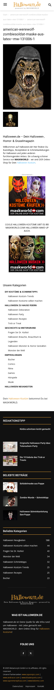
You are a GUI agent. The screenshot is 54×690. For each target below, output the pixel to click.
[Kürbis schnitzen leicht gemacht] (10, 433)
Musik (11, 382)
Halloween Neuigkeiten (19, 386)
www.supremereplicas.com (14, 680)
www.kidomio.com (36, 680)
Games (11, 373)
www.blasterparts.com (31, 677)
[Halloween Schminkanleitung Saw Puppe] (10, 515)
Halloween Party (16, 314)
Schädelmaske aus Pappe (32, 483)
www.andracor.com (11, 677)
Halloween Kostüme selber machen (25, 300)
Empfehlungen (13, 355)
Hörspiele (12, 377)
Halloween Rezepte (17, 318)
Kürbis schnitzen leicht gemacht (35, 429)
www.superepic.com (30, 674)
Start (5, 14)
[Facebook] (23, 653)
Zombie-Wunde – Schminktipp (34, 497)
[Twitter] (31, 653)
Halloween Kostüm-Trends (21, 296)
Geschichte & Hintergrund (20, 327)
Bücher (11, 359)
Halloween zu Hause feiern (21, 305)
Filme (10, 368)
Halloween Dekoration (19, 309)
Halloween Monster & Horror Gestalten (27, 345)
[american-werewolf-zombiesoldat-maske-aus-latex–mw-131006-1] (27, 108)
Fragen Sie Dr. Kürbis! (18, 332)
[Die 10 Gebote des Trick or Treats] (10, 461)
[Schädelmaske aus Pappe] (10, 487)
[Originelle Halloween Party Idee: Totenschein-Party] (10, 447)
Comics (11, 364)
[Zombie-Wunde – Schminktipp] (10, 501)
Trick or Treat (14, 323)
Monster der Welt (16, 350)
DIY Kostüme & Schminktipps (21, 291)
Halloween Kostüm (26, 162)
